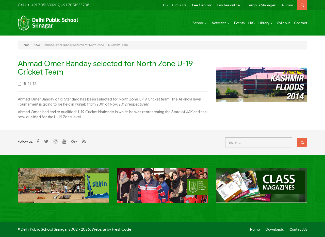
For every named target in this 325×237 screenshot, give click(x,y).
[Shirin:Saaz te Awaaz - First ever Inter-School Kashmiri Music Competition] (63, 188)
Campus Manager (261, 5)
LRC (251, 23)
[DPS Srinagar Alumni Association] (162, 188)
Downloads (275, 229)
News (37, 45)
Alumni (287, 5)
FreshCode (121, 229)
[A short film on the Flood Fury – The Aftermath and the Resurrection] (261, 84)
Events (239, 23)
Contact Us (298, 229)
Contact (300, 23)
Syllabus (283, 23)
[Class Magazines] (261, 188)
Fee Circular (202, 5)
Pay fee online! (229, 5)
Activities (219, 23)
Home (25, 45)
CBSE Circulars (174, 5)
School (198, 23)
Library (263, 23)
